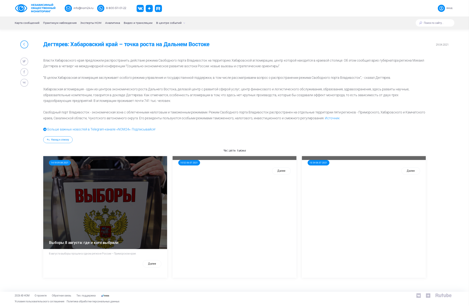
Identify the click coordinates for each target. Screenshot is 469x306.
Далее (152, 263)
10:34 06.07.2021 (318, 162)
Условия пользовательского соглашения (39, 301)
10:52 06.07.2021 (189, 162)
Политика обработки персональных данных (93, 301)
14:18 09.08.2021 (60, 162)
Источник (332, 118)
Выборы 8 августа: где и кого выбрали (84, 242)
